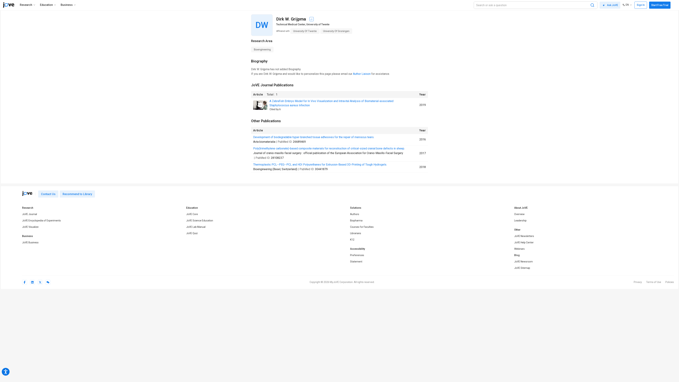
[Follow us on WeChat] (47, 282)
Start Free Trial (659, 5)
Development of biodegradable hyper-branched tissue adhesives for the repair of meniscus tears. (313, 137)
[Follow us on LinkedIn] (32, 282)
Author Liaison (362, 74)
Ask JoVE (612, 5)
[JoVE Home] (8, 5)
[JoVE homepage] (27, 193)
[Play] (260, 105)
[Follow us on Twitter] (40, 282)
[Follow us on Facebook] (24, 282)
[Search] (592, 5)
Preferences (357, 255)
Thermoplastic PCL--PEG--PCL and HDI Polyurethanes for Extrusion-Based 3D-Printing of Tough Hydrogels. (320, 164)
